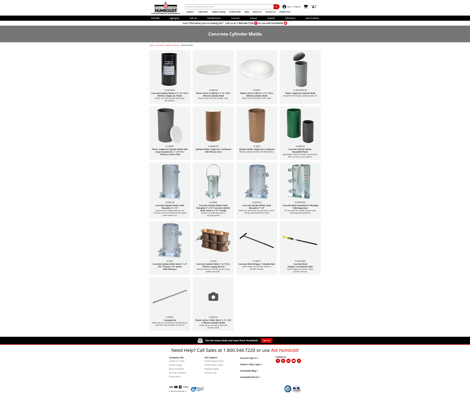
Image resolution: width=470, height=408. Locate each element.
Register (297, 7)
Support (190, 11)
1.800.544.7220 (245, 23)
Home (151, 45)
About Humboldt (176, 369)
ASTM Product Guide (214, 365)
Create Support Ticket (214, 361)
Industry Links (210, 372)
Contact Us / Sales (176, 361)
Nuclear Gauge (175, 365)
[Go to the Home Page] (167, 7)
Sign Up (266, 340)
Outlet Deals (235, 11)
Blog (247, 11)
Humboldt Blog (248, 370)
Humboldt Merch (249, 377)
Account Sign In (248, 357)
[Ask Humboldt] (285, 23)
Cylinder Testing (172, 45)
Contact (270, 11)
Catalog (218, 11)
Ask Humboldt (274, 23)
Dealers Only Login (250, 364)
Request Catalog (212, 369)
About (257, 11)
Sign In (289, 7)
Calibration (203, 11)
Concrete (159, 45)
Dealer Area (284, 11)
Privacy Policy (174, 376)
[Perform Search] (276, 6)
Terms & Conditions (177, 372)
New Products (312, 18)
